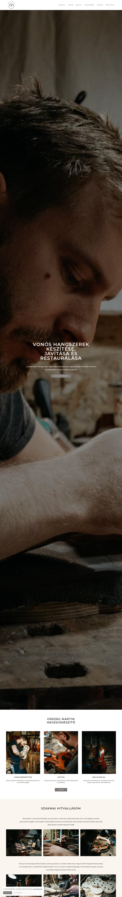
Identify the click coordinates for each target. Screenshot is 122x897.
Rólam (70, 5)
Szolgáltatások (61, 376)
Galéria (100, 5)
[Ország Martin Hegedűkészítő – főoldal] (11, 5)
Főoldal (62, 5)
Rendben (7, 892)
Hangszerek (89, 5)
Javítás (61, 777)
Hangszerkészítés (23, 777)
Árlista (79, 5)
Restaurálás (99, 777)
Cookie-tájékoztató (37, 889)
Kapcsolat (110, 5)
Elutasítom (18, 892)
